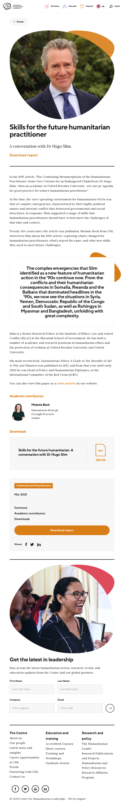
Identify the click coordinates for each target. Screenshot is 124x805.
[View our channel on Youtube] (35, 789)
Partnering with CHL (24, 772)
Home (20, 21)
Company (15, 699)
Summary (20, 507)
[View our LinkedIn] (45, 789)
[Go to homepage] (13, 6)
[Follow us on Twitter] (25, 789)
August (81, 798)
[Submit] (110, 708)
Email (61, 699)
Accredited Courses (59, 744)
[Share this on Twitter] (32, 544)
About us (16, 738)
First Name (16, 680)
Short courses (55, 748)
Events (14, 767)
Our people (18, 743)
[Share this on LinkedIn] (39, 544)
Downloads (22, 519)
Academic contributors (29, 513)
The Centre (18, 733)
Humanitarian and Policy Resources (33, 485)
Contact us (17, 776)
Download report (24, 155)
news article (66, 383)
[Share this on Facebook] (26, 544)
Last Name (64, 680)
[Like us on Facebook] (15, 789)
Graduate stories (57, 763)
